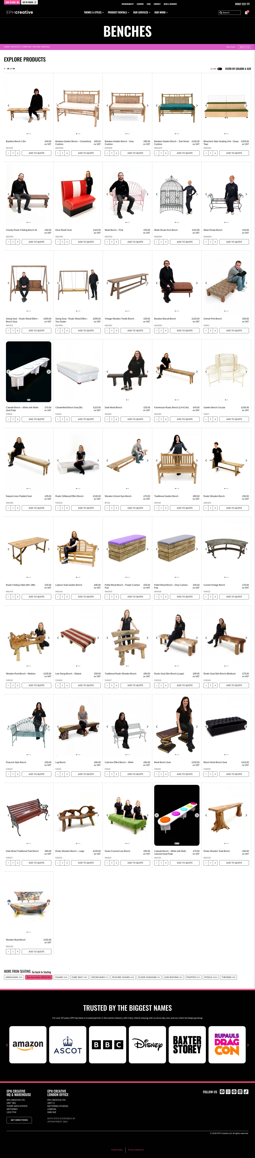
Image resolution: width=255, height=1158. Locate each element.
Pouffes (193, 977)
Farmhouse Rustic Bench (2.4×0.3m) (171, 407)
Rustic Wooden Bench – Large (69, 851)
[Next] (49, 105)
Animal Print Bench (213, 319)
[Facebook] (222, 1091)
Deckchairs (99, 977)
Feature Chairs (123, 977)
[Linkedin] (240, 1091)
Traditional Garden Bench (166, 496)
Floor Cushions (149, 977)
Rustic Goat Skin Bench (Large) (169, 674)
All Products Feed (222, 1103)
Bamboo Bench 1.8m (16, 141)
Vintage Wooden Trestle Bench (119, 319)
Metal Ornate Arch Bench (166, 230)
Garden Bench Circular (214, 407)
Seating (36, 47)
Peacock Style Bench (16, 762)
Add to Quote (36, 153)
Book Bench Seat (162, 762)
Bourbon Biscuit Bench (165, 319)
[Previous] (8, 105)
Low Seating (173, 977)
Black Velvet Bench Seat (215, 762)
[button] (7, 1045)
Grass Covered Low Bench (117, 851)
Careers (140, 4)
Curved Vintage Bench (214, 585)
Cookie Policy (117, 1150)
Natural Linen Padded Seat (19, 496)
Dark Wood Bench (113, 407)
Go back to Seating (41, 972)
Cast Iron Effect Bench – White (119, 762)
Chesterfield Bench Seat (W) (68, 407)
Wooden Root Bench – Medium (20, 674)
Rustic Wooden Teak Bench (217, 851)
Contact (157, 4)
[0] (246, 12)
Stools (210, 977)
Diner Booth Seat (63, 230)
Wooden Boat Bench (16, 940)
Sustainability (128, 4)
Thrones (228, 977)
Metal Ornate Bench (213, 230)
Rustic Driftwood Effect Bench (69, 496)
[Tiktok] (246, 1091)
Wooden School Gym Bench (118, 496)
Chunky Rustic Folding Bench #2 (21, 230)
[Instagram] (228, 1091)
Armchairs (13, 977)
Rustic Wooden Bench (214, 496)
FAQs (149, 4)
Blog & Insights (170, 4)
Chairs (61, 977)
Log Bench (60, 762)
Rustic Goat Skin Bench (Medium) (219, 674)
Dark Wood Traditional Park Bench (22, 851)
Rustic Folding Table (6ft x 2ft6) (20, 585)
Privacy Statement (136, 1150)
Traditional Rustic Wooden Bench (120, 674)
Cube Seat (79, 977)
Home (6, 47)
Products (15, 47)
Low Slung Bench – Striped (68, 674)
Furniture (26, 47)
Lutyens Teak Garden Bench (68, 585)
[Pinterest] (234, 1091)
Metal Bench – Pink (114, 230)
